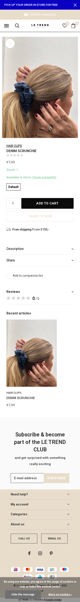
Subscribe (56, 478)
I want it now (40, 216)
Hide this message (23, 594)
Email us (54, 538)
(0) (26, 155)
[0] (73, 25)
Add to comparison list (28, 275)
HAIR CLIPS (14, 146)
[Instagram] (40, 553)
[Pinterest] (51, 553)
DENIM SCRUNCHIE (20, 398)
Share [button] (10, 260)
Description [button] (15, 249)
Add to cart (47, 203)
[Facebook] (29, 553)
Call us (24, 538)
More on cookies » (60, 594)
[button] (6, 26)
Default (13, 187)
